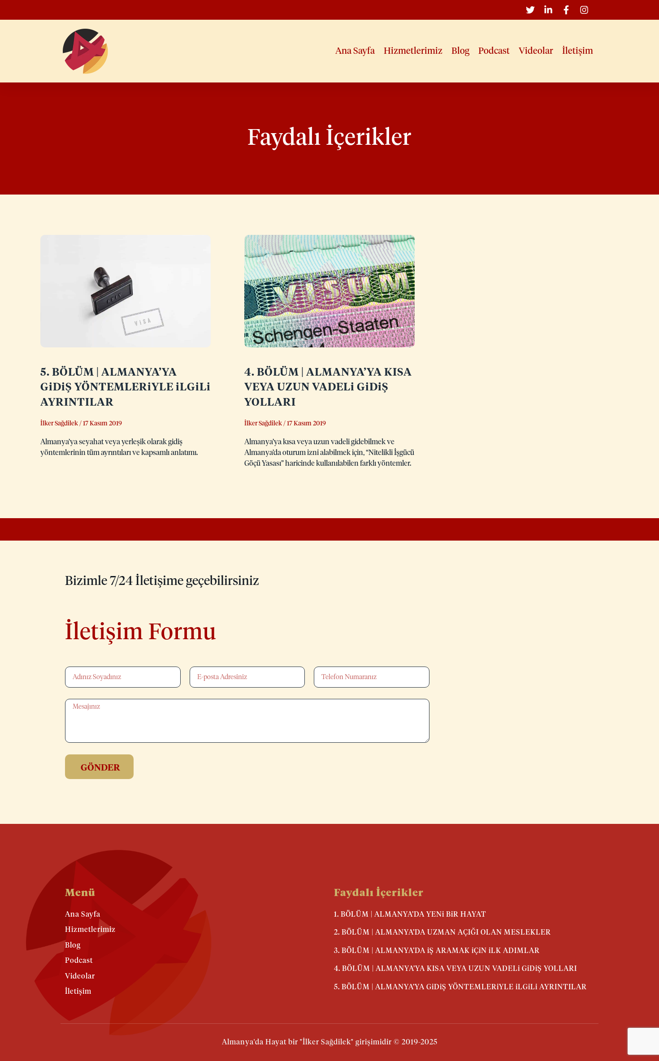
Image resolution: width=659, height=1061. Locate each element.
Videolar (536, 51)
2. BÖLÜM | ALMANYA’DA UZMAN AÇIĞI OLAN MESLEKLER (442, 932)
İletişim (577, 51)
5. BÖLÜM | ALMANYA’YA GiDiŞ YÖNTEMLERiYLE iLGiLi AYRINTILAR (125, 387)
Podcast (494, 51)
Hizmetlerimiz (413, 51)
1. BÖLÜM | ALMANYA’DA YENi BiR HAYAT (410, 914)
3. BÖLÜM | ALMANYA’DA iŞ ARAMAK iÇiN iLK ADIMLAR (437, 950)
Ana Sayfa (355, 51)
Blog (460, 51)
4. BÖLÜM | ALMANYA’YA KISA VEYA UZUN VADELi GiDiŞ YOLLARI (328, 387)
